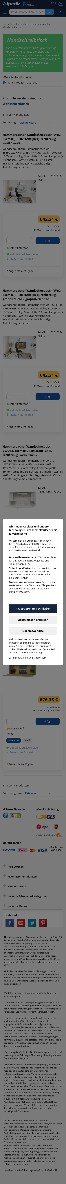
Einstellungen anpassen (33, 619)
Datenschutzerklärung (21, 657)
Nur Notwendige (33, 631)
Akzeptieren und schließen (33, 608)
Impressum (40, 657)
